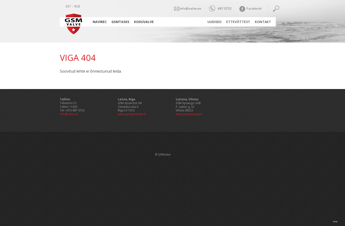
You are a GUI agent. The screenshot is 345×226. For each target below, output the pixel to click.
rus (77, 6)
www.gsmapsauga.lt (189, 114)
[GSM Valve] (74, 32)
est (68, 6)
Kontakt (263, 21)
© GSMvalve (163, 154)
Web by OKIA (335, 221)
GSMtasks (120, 21)
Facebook (254, 8)
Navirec (100, 21)
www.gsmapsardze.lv (132, 114)
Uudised (214, 21)
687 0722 (224, 8)
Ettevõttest (238, 21)
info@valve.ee (190, 8)
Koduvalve (144, 21)
